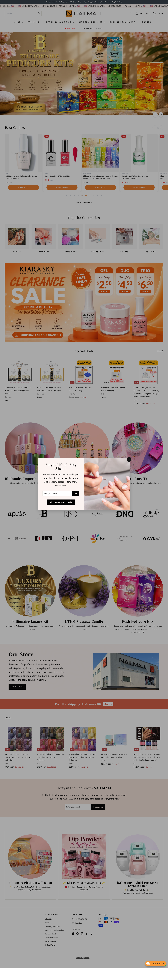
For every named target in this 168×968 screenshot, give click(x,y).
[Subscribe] (75, 493)
